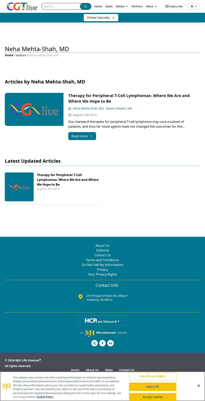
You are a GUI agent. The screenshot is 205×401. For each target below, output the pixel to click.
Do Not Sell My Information (102, 265)
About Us (102, 245)
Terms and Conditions (102, 260)
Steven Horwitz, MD (119, 108)
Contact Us (102, 255)
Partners (137, 6)
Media (120, 6)
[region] (102, 386)
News (109, 6)
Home (98, 6)
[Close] (198, 385)
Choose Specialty (98, 17)
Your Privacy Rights (102, 274)
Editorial (102, 250)
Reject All (152, 386)
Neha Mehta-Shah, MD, (88, 108)
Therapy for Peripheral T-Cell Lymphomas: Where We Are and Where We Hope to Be (67, 180)
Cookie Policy (44, 397)
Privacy (102, 269)
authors (21, 55)
